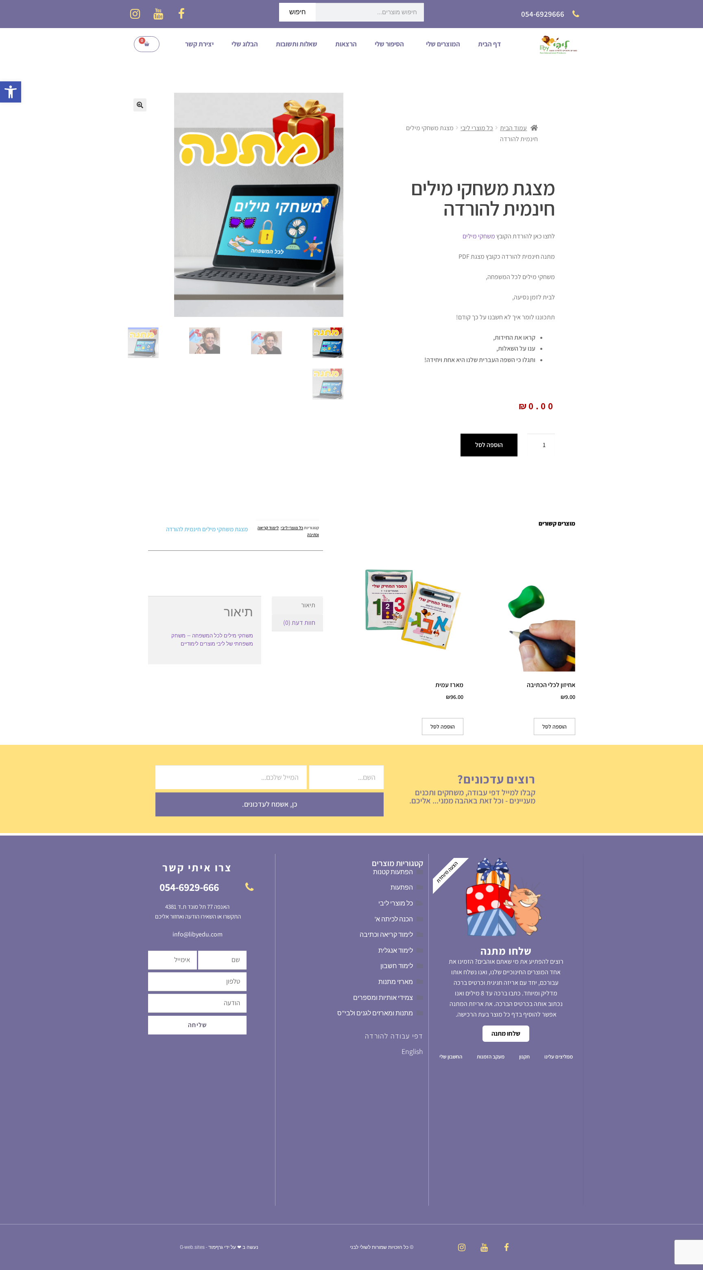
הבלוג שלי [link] (244, 43)
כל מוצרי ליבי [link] (477, 128)
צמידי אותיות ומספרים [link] (383, 997)
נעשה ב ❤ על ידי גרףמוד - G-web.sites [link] (219, 1247)
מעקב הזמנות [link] (490, 1056)
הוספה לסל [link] (554, 726)
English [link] (412, 1051)
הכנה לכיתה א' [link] (393, 919)
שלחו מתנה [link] (505, 1033)
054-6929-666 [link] (189, 887)
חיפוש (297, 12)
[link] (10, 92)
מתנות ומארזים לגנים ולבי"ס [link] (375, 1013)
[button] (139, 104)
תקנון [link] (524, 1056)
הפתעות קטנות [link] (393, 872)
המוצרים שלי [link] (443, 43)
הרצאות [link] (346, 43)
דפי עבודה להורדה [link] (394, 1036)
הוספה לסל (489, 445)
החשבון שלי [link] (450, 1056)
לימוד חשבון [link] (396, 966)
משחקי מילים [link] (479, 236)
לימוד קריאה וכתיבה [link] (386, 934)
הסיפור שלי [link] (389, 43)
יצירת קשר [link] (199, 43)
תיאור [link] (308, 605)
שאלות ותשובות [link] (296, 43)
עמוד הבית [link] (513, 128)
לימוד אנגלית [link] (395, 950)
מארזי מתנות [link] (395, 982)
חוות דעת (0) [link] (299, 622)
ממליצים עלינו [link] (558, 1056)
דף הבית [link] (489, 43)
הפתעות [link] (402, 887)
